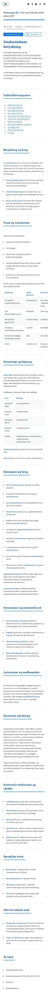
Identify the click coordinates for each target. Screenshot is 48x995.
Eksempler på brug (15, 113)
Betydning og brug (15, 105)
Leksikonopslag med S (33, 26)
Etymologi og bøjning (16, 110)
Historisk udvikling (15, 122)
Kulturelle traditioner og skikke (19, 124)
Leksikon (18, 26)
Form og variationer (15, 108)
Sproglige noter (14, 127)
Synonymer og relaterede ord (19, 116)
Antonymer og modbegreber (19, 119)
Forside (9, 26)
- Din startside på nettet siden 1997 (23, 14)
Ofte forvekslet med (15, 130)
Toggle (5, 4)
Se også (11, 133)
